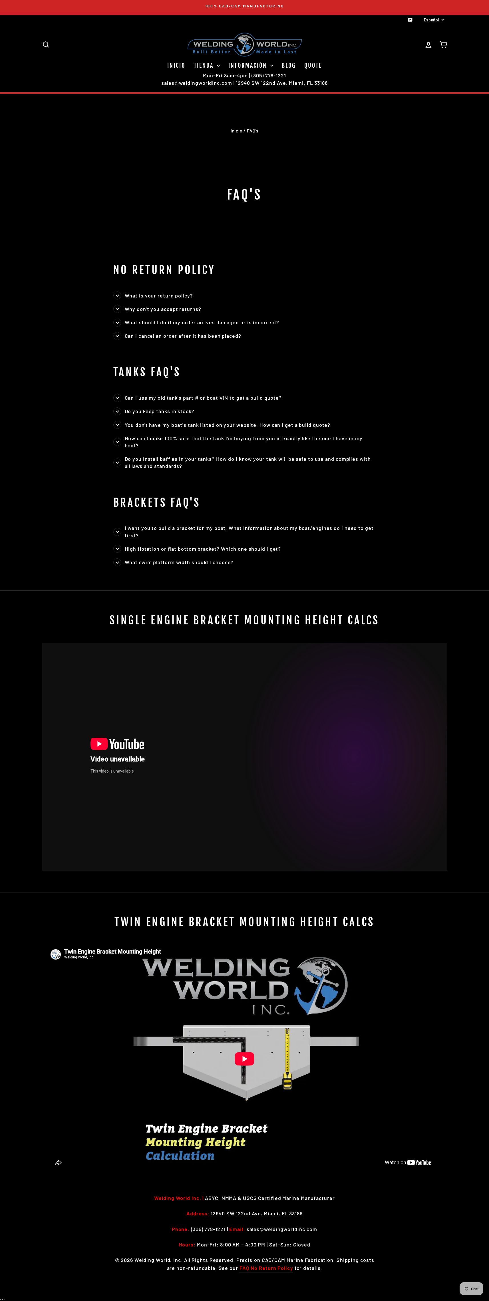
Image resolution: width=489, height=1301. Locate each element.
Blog (289, 65)
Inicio (176, 65)
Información (248, 65)
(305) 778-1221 (268, 75)
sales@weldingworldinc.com (196, 83)
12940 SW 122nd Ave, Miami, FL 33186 (282, 83)
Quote (313, 65)
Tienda (205, 65)
